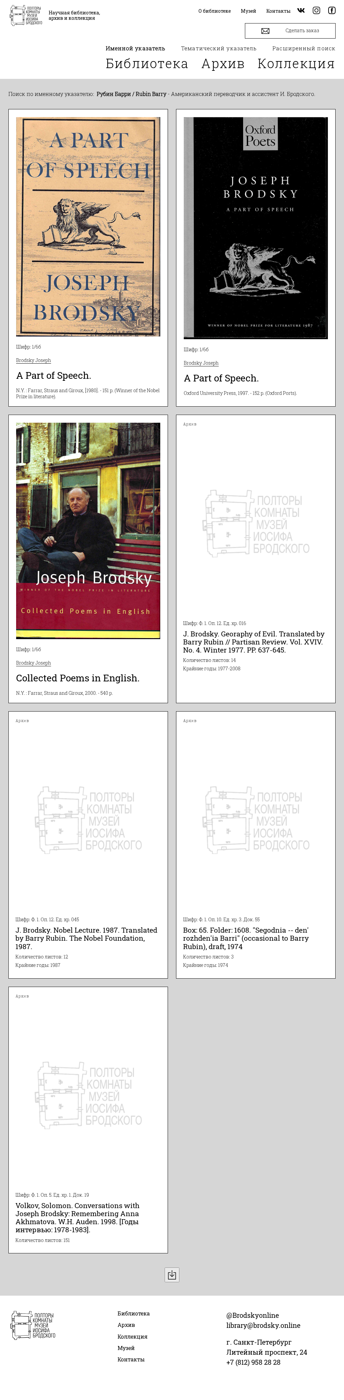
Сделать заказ (302, 30)
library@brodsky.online (263, 1325)
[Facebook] (332, 11)
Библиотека (147, 63)
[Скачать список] (172, 1274)
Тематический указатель (219, 48)
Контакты (131, 1359)
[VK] (301, 11)
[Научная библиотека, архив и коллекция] (25, 16)
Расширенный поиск (304, 48)
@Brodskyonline (252, 1315)
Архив (223, 63)
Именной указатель (136, 48)
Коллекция (297, 63)
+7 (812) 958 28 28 (253, 1362)
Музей (126, 1347)
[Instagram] (316, 11)
